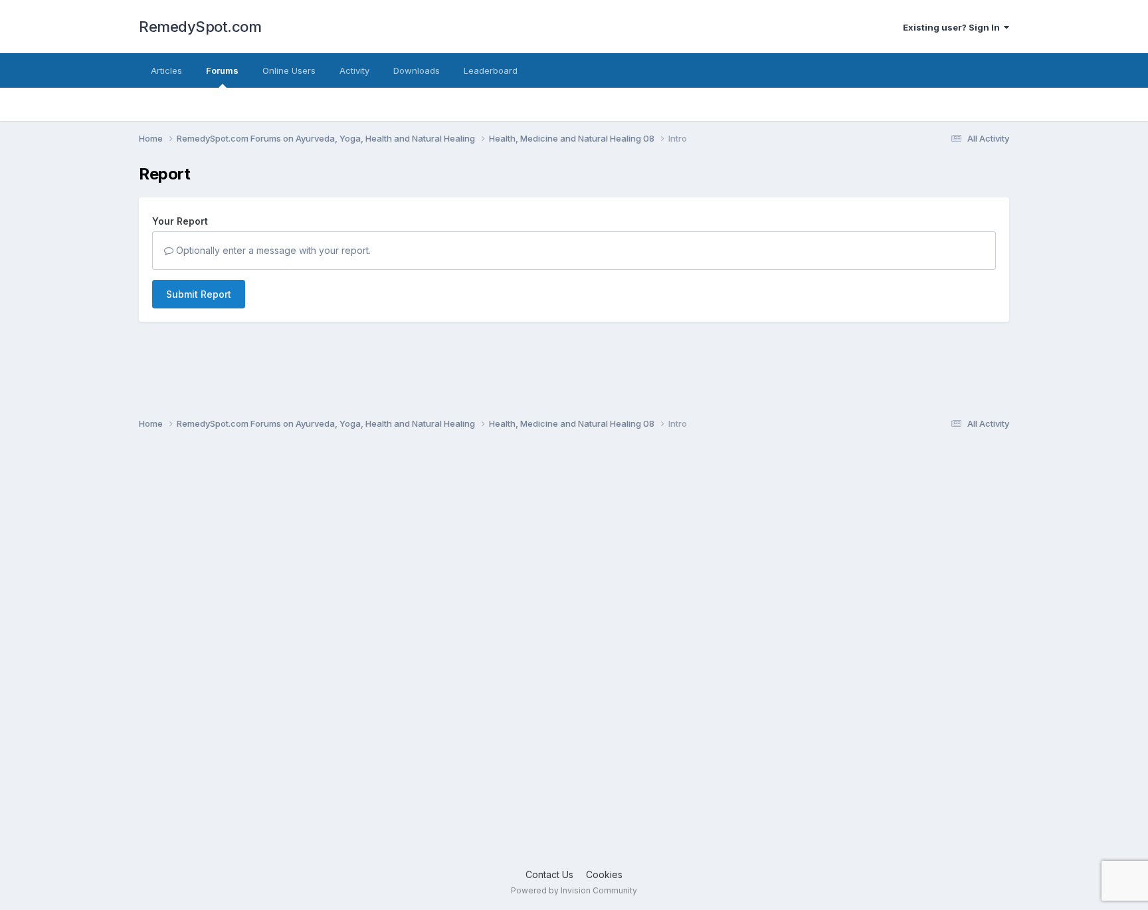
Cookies (604, 874)
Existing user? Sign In (953, 27)
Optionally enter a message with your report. (272, 250)
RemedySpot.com (200, 26)
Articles (166, 70)
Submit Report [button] (198, 294)
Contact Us (549, 874)
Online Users (289, 70)
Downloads (416, 70)
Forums (222, 70)
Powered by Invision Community (574, 890)
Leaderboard (491, 70)
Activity (354, 70)
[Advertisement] (537, 654)
